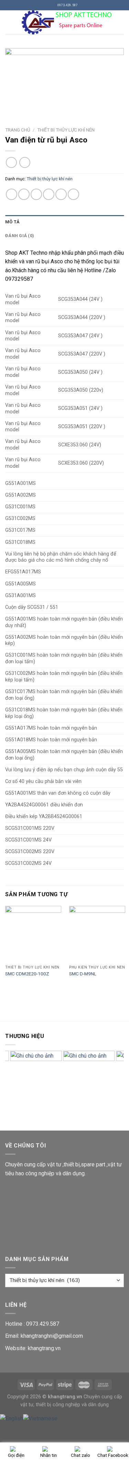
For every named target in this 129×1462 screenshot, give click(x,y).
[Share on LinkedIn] (73, 194)
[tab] (64, 222)
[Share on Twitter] (36, 194)
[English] (11, 1418)
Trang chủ (17, 130)
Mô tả (12, 221)
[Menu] (9, 22)
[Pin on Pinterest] (61, 194)
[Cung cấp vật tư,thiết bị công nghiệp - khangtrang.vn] (69, 22)
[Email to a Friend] (48, 194)
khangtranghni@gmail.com (52, 1336)
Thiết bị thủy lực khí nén (66, 130)
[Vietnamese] (40, 1418)
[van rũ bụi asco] (64, 80)
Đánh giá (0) (19, 235)
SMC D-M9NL (82, 973)
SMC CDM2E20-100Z (27, 973)
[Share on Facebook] (24, 194)
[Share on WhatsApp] (11, 194)
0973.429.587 (42, 1324)
